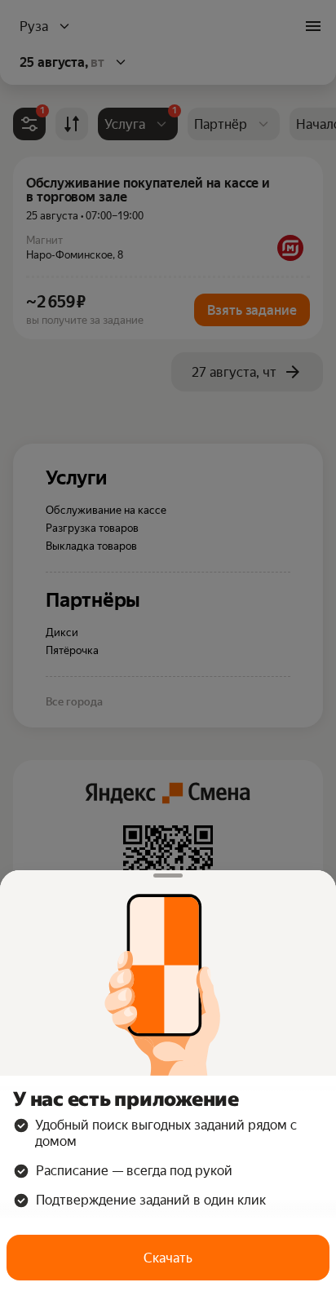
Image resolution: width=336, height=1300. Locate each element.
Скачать (168, 1258)
